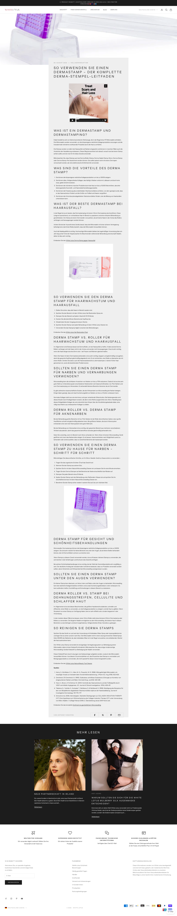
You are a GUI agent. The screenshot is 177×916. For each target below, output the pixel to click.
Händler (74, 874)
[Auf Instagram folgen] (11, 899)
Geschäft (63, 10)
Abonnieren (13, 882)
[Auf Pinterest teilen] (111, 715)
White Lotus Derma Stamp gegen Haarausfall (80, 240)
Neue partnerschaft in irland (54, 794)
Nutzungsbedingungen (79, 891)
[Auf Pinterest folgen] (17, 899)
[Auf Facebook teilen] (95, 715)
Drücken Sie (95, 10)
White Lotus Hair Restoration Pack (77, 332)
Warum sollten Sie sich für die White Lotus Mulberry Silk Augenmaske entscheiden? (117, 801)
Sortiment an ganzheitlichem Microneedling (87, 705)
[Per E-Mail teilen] (119, 715)
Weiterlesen (38, 807)
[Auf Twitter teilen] (103, 715)
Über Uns (113, 10)
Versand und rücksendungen (81, 881)
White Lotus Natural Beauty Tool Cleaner (79, 663)
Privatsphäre (76, 888)
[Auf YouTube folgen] (22, 899)
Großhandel (76, 878)
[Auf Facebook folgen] (6, 899)
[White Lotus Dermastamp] (88, 268)
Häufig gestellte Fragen (79, 871)
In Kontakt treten (77, 885)
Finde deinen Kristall (79, 10)
